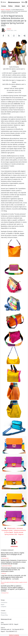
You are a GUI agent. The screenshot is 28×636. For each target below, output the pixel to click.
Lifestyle (8, 9)
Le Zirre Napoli (8, 532)
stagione (20, 534)
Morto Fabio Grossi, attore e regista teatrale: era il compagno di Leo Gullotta (12, 554)
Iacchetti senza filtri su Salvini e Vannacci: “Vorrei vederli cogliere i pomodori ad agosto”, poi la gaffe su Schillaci (13, 588)
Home (2, 9)
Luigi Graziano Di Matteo (7, 565)
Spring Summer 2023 (11, 534)
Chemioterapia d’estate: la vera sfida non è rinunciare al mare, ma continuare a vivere (13, 569)
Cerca (4, 2)
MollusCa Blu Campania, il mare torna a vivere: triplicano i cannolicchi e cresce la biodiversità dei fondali (14, 561)
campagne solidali (7, 530)
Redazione (4, 573)
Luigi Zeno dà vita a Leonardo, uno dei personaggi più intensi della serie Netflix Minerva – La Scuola (13, 577)
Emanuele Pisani (5, 558)
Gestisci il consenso (14, 635)
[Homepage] (14, 2)
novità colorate (18, 532)
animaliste (20, 528)
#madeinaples (11, 528)
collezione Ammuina (20, 530)
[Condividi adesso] (24, 35)
